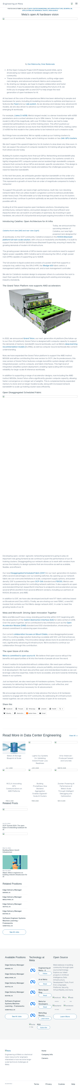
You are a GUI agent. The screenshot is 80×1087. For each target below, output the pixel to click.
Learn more (45, 1018)
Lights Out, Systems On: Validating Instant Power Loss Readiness (40, 759)
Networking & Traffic (40, 10)
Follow (45, 973)
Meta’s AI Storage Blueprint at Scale (14, 757)
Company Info (47, 1054)
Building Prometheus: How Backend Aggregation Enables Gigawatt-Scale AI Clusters (40, 790)
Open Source (53, 10)
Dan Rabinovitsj (34, 64)
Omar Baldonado (48, 64)
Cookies (61, 1084)
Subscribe (43, 1027)
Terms (36, 1084)
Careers (45, 1058)
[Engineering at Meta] (13, 4)
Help (73, 1084)
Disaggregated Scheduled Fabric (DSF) (28, 573)
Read (45, 984)
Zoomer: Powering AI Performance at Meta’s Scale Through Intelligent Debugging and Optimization (66, 790)
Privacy (49, 1084)
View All (72, 736)
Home (44, 1051)
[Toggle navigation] (72, 3)
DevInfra (67, 8)
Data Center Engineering (38, 8)
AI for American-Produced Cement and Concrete (66, 758)
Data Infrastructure (55, 8)
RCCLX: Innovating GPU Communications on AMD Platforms (14, 787)
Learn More (65, 1016)
